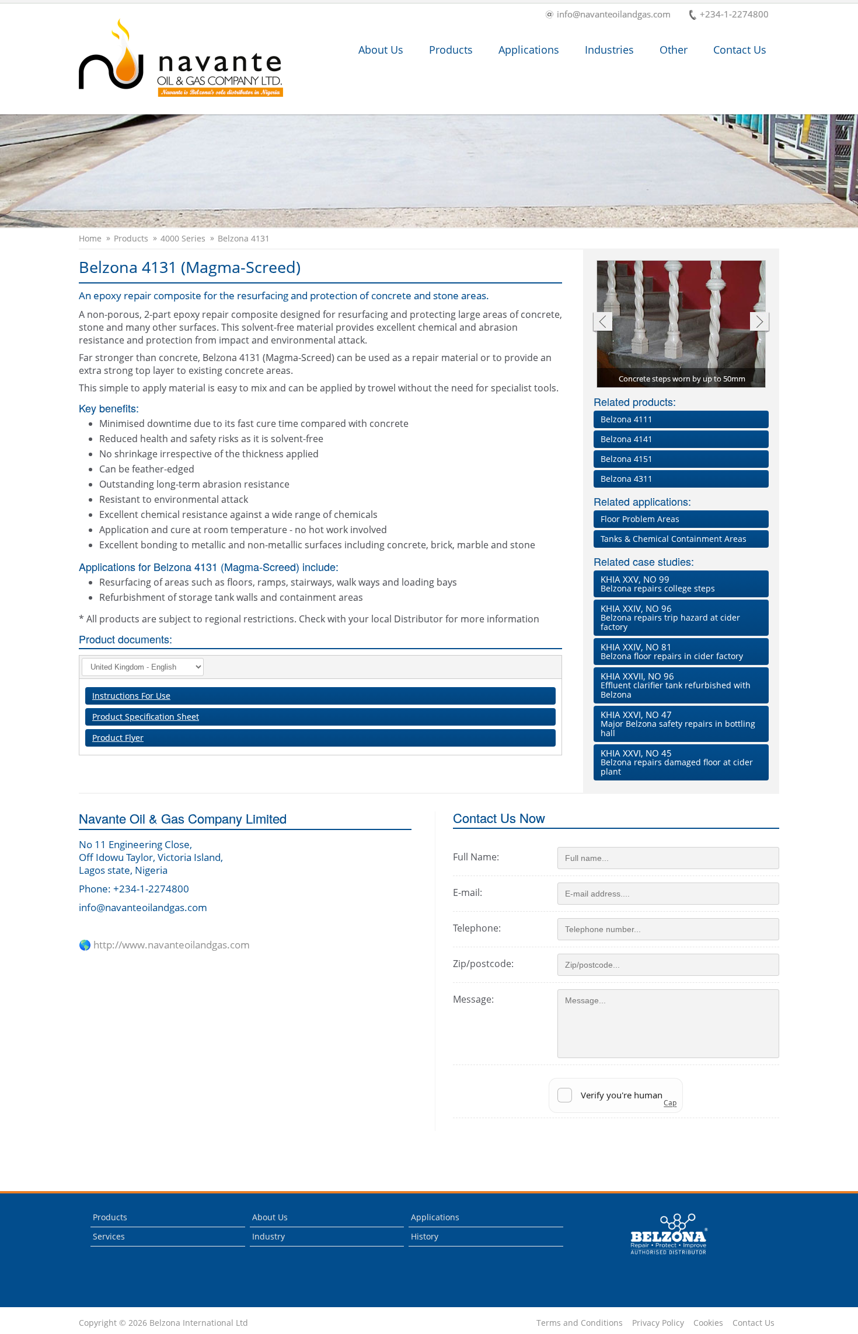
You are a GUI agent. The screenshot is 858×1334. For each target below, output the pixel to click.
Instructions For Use (131, 695)
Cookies (708, 1323)
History (424, 1236)
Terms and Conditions (579, 1323)
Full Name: (476, 856)
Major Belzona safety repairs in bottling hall (678, 723)
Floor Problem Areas (640, 518)
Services (109, 1236)
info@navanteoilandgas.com (614, 15)
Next (759, 323)
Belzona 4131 (244, 238)
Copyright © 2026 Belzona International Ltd (163, 1323)
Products (451, 50)
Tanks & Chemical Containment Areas (674, 538)
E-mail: (467, 892)
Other (674, 50)
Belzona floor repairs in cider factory (672, 651)
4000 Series (183, 238)
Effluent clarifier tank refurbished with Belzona (676, 685)
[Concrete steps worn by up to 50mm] (681, 325)
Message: (473, 999)
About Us (380, 50)
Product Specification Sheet (145, 716)
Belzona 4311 (627, 478)
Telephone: (477, 928)
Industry (268, 1236)
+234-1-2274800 (734, 15)
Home (90, 238)
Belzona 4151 (627, 458)
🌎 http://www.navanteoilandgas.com (164, 945)
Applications (528, 50)
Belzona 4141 (627, 438)
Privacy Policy (658, 1323)
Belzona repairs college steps (658, 583)
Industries (609, 50)
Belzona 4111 (627, 419)
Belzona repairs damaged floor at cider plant (677, 762)
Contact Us (739, 50)
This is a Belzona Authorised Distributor (661, 1257)
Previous (602, 323)
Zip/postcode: (483, 963)
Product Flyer (118, 737)
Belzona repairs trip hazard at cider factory (670, 617)
